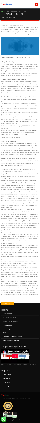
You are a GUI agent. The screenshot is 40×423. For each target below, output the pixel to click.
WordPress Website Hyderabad (11, 340)
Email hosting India (7, 329)
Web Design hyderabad (9, 332)
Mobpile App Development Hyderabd (12, 336)
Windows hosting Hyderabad (10, 321)
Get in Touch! (7, 303)
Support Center (7, 374)
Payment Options (7, 386)
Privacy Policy (6, 382)
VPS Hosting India (7, 325)
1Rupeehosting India (8, 313)
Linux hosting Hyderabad (9, 317)
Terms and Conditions (9, 378)
